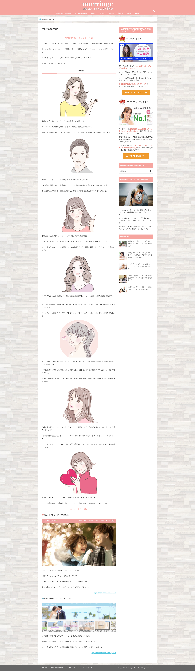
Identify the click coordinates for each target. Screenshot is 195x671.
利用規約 (44, 667)
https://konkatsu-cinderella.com (105, 593)
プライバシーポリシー (72, 667)
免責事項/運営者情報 (56, 667)
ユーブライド (136, 156)
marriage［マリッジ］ (134, 668)
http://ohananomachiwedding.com (104, 653)
